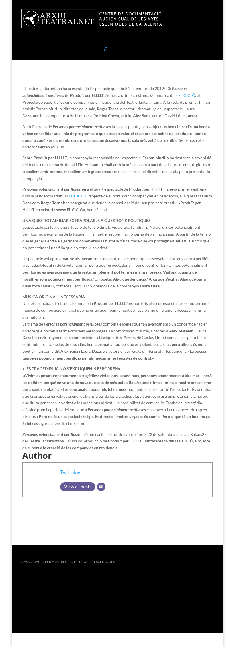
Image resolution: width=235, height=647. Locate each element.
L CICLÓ (188, 95)
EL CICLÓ (77, 195)
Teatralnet (71, 472)
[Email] (101, 487)
